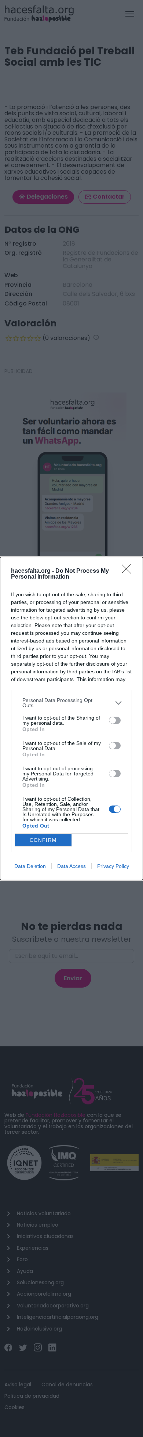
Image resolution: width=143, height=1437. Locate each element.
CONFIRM (43, 840)
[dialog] (71, 718)
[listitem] (71, 703)
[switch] (115, 720)
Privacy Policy (113, 866)
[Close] (129, 571)
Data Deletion (30, 866)
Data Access (71, 866)
